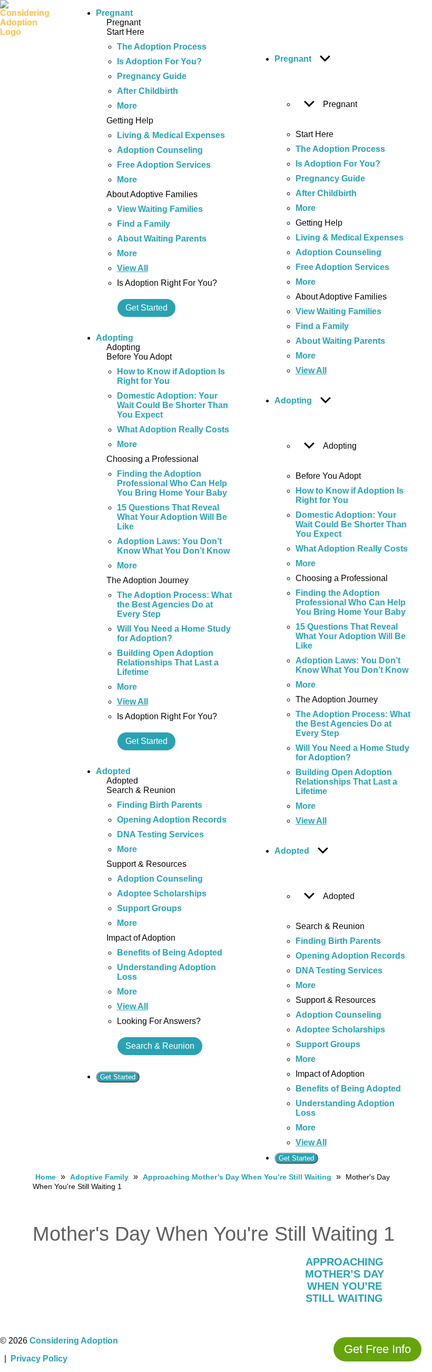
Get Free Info (377, 1349)
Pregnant (114, 12)
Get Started (146, 307)
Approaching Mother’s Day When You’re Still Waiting (237, 1177)
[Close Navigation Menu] (261, 15)
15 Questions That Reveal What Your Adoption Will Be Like (172, 517)
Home (45, 1177)
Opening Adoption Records (172, 819)
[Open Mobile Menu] (66, 586)
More (127, 105)
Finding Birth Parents (159, 804)
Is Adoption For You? (159, 61)
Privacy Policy (39, 1358)
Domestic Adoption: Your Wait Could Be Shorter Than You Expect (172, 405)
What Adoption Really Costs (173, 429)
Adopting (114, 337)
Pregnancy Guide (151, 76)
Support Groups (149, 908)
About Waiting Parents (162, 238)
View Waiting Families (160, 209)
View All (132, 268)
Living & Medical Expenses (171, 135)
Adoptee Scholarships (162, 893)
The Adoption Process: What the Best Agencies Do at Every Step (174, 605)
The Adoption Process (162, 46)
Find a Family (143, 223)
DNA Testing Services (160, 834)
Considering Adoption (74, 1340)
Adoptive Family (99, 1177)
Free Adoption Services (164, 164)
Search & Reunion (159, 1045)
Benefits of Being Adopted (169, 952)
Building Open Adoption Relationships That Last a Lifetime (168, 663)
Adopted (113, 771)
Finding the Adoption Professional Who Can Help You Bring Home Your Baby (172, 483)
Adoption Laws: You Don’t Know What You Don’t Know (173, 546)
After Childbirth (147, 90)
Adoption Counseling (160, 150)
